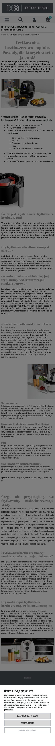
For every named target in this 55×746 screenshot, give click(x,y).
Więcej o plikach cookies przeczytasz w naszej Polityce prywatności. (23, 708)
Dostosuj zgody (27, 723)
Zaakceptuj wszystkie (27, 730)
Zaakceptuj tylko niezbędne (27, 716)
